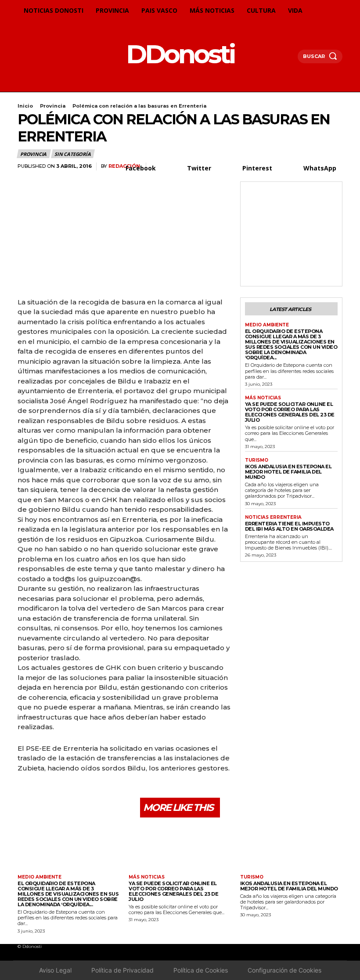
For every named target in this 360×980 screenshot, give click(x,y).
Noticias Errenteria (273, 517)
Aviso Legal (55, 970)
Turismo (256, 460)
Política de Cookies (200, 970)
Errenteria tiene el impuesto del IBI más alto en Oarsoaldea (289, 526)
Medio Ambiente (267, 325)
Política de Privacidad (122, 970)
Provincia (52, 106)
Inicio (25, 106)
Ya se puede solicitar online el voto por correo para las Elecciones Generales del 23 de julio (290, 412)
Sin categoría (72, 154)
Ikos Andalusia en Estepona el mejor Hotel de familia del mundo (288, 471)
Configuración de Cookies (284, 970)
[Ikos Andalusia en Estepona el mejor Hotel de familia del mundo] (291, 847)
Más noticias (263, 398)
